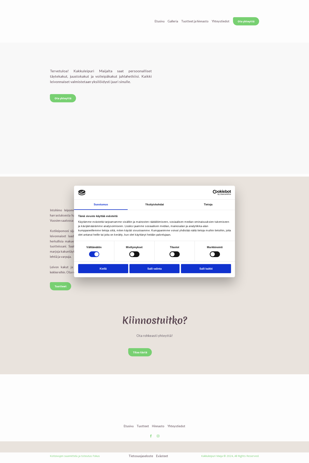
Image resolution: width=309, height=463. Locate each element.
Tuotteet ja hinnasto (195, 21)
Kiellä (103, 268)
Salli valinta (154, 268)
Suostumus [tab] (101, 204)
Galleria (173, 21)
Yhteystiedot (220, 21)
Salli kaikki (206, 268)
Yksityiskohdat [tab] (154, 204)
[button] (246, 21)
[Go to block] (66, 21)
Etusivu (160, 21)
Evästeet (162, 456)
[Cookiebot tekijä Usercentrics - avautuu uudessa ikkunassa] (215, 192)
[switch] (134, 254)
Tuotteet (143, 426)
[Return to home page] (154, 401)
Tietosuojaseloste (141, 456)
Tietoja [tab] (208, 204)
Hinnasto (158, 426)
